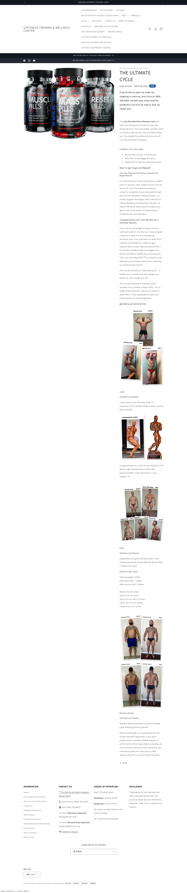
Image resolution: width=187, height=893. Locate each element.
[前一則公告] (24, 2)
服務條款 (93, 883)
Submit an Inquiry (70, 831)
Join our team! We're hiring (35, 801)
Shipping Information (32, 810)
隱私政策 (85, 883)
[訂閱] (113, 852)
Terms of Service (30, 833)
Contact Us (28, 806)
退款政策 (76, 883)
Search (26, 792)
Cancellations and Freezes (34, 797)
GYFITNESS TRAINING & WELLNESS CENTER (43, 883)
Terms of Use (29, 837)
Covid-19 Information (32, 819)
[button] (125, 15)
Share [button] (125, 763)
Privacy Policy (29, 828)
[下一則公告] (162, 2)
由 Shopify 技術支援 (64, 883)
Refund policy (29, 815)
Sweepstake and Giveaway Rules (37, 823)
